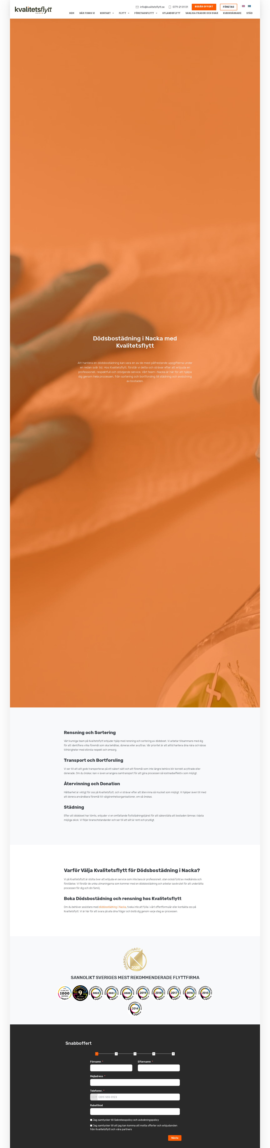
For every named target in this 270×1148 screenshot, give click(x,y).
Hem (71, 13)
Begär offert (204, 6)
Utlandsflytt (171, 13)
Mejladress (96, 1076)
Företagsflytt (144, 13)
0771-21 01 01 (180, 6)
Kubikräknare (232, 13)
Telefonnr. (96, 1090)
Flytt (122, 13)
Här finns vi (87, 13)
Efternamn (144, 1061)
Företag (228, 7)
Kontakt (105, 13)
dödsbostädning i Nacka (112, 907)
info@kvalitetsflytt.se (152, 6)
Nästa (174, 1137)
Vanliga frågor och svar (201, 13)
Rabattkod (96, 1105)
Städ (249, 13)
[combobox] (94, 1097)
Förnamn (95, 1061)
